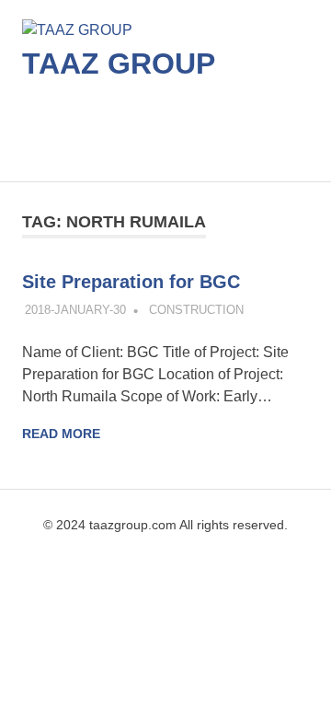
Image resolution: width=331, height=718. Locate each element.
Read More (61, 433)
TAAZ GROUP (118, 63)
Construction (196, 310)
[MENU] (282, 141)
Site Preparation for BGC (131, 282)
